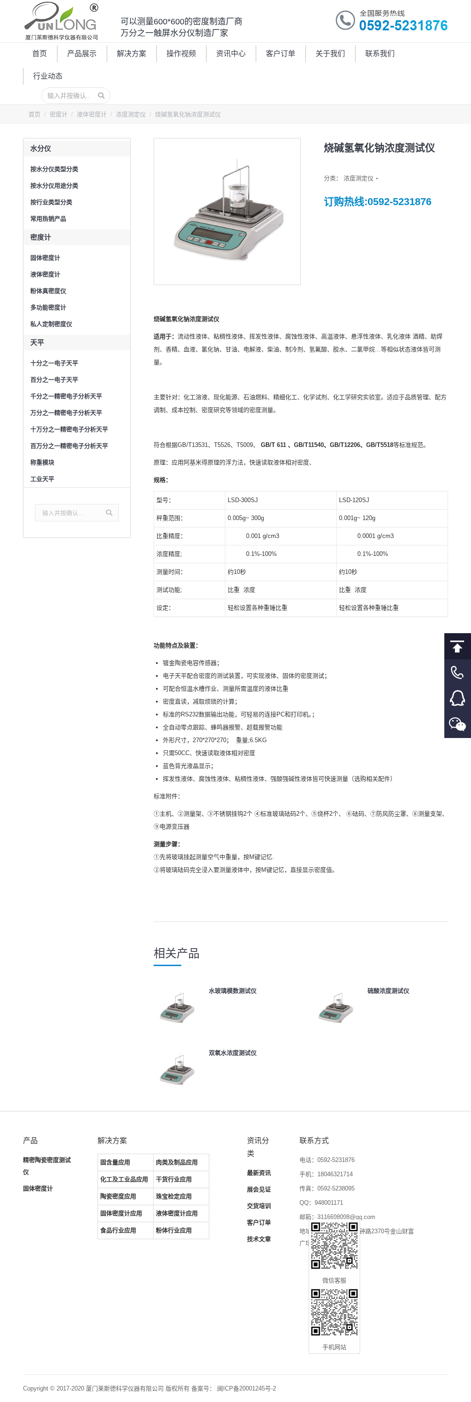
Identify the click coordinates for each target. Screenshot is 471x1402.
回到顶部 (457, 646)
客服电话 (457, 672)
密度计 (59, 114)
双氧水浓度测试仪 (233, 1052)
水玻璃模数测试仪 (233, 990)
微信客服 (457, 725)
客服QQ (457, 699)
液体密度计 (92, 114)
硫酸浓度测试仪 (388, 990)
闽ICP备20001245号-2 (246, 1388)
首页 (34, 114)
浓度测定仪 (131, 114)
